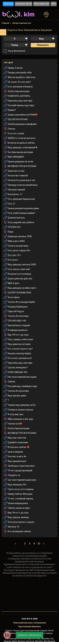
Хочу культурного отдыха (21, 522)
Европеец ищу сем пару (20, 100)
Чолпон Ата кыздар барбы (21, 302)
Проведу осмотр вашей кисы (22, 185)
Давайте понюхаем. (18, 442)
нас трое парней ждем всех (22, 480)
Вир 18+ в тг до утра (18, 334)
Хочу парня (14, 297)
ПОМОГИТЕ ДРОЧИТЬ (19, 96)
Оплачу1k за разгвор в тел (21, 180)
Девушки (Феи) (24, 3)
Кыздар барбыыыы (18, 306)
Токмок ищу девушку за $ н (22, 405)
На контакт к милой (18, 175)
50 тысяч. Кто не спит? (19, 82)
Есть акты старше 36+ (19, 250)
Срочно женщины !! (18, 367)
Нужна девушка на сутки (20, 161)
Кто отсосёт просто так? (20, 349)
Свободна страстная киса (21, 466)
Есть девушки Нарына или (21, 199)
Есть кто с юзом (16, 133)
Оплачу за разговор (18, 246)
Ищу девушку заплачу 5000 (22, 264)
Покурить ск (14, 475)
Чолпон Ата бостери (18, 316)
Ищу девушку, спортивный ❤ (22, 147)
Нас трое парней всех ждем (22, 377)
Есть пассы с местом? (19, 269)
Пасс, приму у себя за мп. (21, 339)
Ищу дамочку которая (19, 344)
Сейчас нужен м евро (19, 508)
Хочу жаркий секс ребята (21, 222)
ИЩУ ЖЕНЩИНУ (16, 157)
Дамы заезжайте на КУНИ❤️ (22, 114)
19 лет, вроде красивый (20, 470)
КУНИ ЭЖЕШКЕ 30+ (18, 372)
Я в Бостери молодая (18, 91)
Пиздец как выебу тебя (20, 72)
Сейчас (11, 381)
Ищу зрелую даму (17, 395)
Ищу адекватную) (17, 461)
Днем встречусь (16, 217)
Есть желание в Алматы (20, 86)
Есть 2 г (12, 203)
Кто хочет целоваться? (20, 358)
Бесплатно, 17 (15, 194)
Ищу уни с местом (17, 437)
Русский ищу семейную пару (22, 386)
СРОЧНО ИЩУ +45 (17, 320)
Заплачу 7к (13, 526)
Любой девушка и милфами (22, 124)
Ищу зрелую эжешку (18, 517)
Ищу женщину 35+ (17, 484)
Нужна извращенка (18, 503)
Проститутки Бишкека (29, 626)
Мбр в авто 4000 (16, 241)
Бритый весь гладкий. (19, 325)
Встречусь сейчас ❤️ (18, 447)
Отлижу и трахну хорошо (20, 409)
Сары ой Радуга (16, 311)
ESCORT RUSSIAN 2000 (19, 292)
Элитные (8, 3)
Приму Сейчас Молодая (20, 494)
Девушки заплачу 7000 (20, 236)
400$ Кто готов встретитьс (22, 138)
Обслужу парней (16, 189)
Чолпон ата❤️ (15, 423)
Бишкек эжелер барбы (19, 353)
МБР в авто (14, 283)
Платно (11, 128)
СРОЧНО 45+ (14, 227)
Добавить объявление (29, 635)
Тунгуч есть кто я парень (21, 489)
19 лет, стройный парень (20, 498)
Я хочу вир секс (15, 414)
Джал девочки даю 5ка (20, 278)
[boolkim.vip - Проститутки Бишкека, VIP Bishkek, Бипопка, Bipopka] (18, 18)
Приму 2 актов (15, 68)
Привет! (12, 110)
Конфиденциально (18, 330)
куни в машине (15, 452)
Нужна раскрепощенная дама (23, 208)
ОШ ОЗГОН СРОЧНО (18, 119)
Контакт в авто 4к (17, 456)
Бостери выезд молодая (20, 152)
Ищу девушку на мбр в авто (22, 288)
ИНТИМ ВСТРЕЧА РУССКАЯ (22, 166)
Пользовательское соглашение (29, 623)
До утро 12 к (14, 255)
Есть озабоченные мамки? (21, 213)
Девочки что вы (16, 171)
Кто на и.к (13, 260)
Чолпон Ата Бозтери (18, 391)
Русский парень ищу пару (21, 105)
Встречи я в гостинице (19, 274)
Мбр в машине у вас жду (20, 419)
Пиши (10, 231)
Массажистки (41, 3)
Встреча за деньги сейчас (21, 143)
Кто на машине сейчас (19, 531)
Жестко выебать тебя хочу (21, 77)
